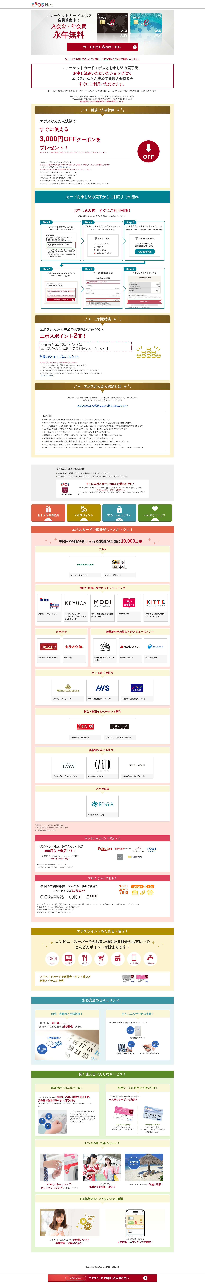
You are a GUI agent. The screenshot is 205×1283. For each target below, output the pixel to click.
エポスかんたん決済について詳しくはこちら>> (102, 405)
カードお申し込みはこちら (102, 47)
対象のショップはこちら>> (59, 356)
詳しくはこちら (65, 167)
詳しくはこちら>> (47, 375)
